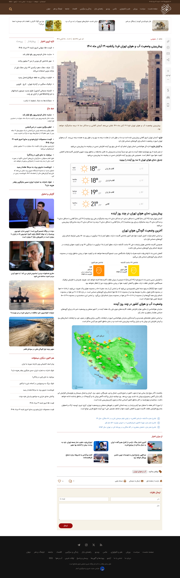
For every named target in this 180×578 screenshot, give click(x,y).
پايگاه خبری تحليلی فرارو (85, 564)
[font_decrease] (168, 79)
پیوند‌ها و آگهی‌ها (97, 558)
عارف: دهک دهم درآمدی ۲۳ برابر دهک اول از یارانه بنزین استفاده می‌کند (34, 69)
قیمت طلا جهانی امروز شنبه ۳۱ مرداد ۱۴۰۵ (35, 48)
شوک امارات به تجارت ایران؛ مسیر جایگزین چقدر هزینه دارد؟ (33, 184)
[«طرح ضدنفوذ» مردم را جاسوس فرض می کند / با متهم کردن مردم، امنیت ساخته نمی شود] (31, 256)
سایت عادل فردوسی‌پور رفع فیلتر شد (37, 54)
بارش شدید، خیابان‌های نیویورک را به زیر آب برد (81, 21)
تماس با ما (22, 1)
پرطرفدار (32, 41)
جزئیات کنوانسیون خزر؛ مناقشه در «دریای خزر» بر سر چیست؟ (32, 312)
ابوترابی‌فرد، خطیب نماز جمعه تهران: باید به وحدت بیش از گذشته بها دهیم (76, 443)
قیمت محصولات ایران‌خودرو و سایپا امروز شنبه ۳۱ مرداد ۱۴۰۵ (33, 141)
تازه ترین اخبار (47, 41)
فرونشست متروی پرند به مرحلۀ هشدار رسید (34, 167)
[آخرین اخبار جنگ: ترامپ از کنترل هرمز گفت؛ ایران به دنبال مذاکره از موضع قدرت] (155, 446)
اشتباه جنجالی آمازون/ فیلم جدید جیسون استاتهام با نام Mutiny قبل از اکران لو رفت (33, 92)
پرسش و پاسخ (82, 558)
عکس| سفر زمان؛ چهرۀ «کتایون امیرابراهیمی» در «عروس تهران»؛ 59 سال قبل (130, 422)
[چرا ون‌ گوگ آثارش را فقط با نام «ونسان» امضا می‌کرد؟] (53, 25)
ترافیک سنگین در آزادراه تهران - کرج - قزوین (34, 84)
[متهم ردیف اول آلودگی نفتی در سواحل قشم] (31, 331)
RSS (10, 1)
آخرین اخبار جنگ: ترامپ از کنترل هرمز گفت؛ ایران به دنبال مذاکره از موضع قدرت (128, 443)
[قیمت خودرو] (168, 98)
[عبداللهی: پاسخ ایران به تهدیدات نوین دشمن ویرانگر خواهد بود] (155, 459)
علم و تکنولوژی (125, 8)
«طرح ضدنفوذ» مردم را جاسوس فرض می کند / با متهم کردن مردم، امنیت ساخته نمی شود (32, 275)
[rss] (101, 544)
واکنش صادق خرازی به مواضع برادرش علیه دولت (36, 396)
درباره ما (29, 1)
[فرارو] (165, 9)
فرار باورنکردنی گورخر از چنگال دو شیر (138, 21)
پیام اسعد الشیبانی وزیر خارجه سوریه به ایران (38, 364)
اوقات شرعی (69, 558)
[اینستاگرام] (86, 544)
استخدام (42, 1)
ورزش (135, 8)
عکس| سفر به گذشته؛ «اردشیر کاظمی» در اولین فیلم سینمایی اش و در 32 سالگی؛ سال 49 (126, 418)
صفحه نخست (152, 8)
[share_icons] (168, 59)
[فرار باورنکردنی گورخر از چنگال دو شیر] (160, 25)
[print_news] (168, 47)
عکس (115, 8)
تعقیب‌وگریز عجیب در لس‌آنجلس (38, 127)
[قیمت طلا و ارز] (168, 91)
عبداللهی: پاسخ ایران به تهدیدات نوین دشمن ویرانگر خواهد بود (130, 456)
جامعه (67, 8)
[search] (10, 9)
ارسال (66, 525)
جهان (49, 8)
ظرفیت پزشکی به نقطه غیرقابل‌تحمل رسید (35, 77)
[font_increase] (168, 71)
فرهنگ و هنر (58, 8)
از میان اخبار (157, 436)
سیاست (142, 8)
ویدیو (108, 8)
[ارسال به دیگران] (168, 53)
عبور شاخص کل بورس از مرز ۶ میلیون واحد (35, 61)
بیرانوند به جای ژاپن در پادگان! (39, 155)
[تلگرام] (79, 544)
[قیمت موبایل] (168, 105)
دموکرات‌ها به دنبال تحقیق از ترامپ (38, 100)
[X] (93, 544)
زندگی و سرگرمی (86, 8)
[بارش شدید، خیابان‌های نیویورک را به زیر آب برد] (107, 25)
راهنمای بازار (98, 8)
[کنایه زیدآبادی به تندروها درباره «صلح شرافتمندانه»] (101, 459)
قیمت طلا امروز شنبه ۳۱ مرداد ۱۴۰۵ (42, 403)
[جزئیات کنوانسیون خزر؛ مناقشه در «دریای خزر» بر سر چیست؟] (31, 295)
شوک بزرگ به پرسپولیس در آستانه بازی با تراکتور (36, 383)
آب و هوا (58, 558)
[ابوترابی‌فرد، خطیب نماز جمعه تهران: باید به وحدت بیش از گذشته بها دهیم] (101, 446)
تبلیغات (36, 1)
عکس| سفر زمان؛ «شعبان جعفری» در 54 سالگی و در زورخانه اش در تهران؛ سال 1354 (127, 427)
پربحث (19, 41)
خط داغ (50, 108)
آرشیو (15, 1)
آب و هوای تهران (139, 471)
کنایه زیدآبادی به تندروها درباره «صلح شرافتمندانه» (79, 456)
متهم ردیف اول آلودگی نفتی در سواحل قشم (39, 349)
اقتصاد (75, 8)
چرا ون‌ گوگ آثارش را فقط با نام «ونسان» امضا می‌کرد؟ (28, 22)
